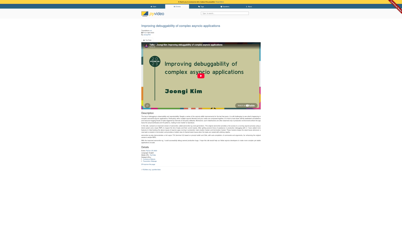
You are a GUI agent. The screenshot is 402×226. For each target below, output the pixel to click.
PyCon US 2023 (151, 150)
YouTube (153, 155)
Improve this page (149, 164)
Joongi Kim (147, 35)
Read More (220, 2)
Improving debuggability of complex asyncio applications (180, 25)
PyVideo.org (147, 169)
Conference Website (149, 159)
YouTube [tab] (148, 40)
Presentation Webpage (150, 161)
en (151, 30)
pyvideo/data (156, 169)
